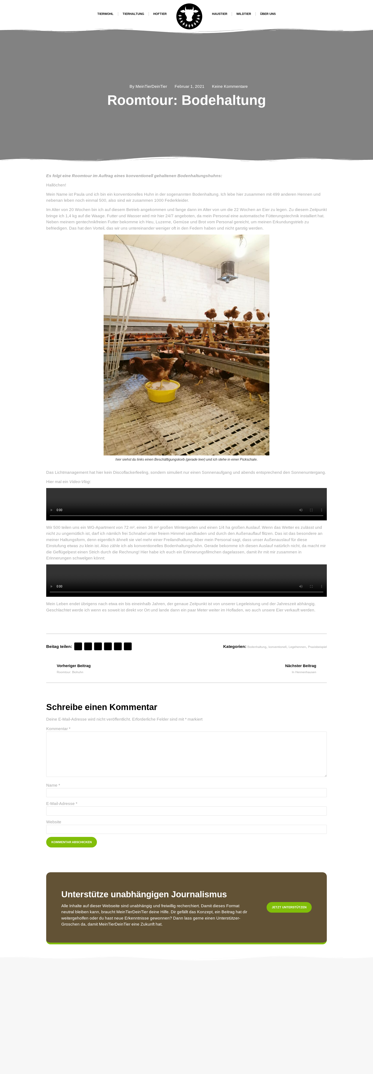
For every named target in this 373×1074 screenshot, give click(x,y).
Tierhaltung (133, 14)
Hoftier (160, 14)
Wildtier (243, 14)
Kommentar (58, 729)
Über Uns (268, 14)
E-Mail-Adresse (61, 804)
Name (53, 785)
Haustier (219, 14)
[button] (78, 646)
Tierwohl (105, 14)
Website (53, 822)
